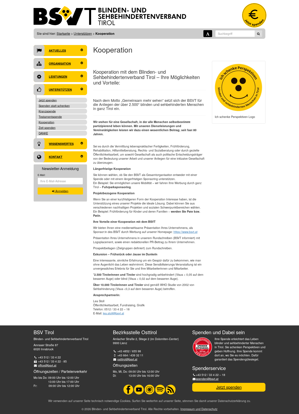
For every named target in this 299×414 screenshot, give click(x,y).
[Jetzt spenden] (254, 15)
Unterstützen (83, 33)
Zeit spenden (47, 128)
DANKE (43, 133)
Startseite (63, 33)
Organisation (60, 63)
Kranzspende (47, 111)
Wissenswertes (61, 144)
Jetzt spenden (48, 100)
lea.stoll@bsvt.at (113, 313)
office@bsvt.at (47, 365)
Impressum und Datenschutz (198, 409)
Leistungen (58, 77)
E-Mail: (41, 175)
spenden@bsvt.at (207, 379)
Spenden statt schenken (54, 106)
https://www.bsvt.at (186, 232)
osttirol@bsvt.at (127, 359)
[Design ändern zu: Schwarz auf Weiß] (207, 33)
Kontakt (55, 157)
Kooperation (46, 122)
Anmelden (61, 191)
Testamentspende (50, 117)
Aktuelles (57, 50)
